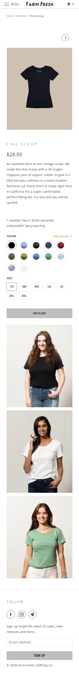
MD (36, 286)
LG (49, 286)
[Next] (66, 37)
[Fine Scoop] (39, 89)
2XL (11, 296)
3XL (24, 296)
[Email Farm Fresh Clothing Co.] (33, 614)
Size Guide (61, 236)
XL (62, 286)
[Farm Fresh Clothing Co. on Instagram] (23, 614)
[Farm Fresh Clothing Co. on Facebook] (12, 614)
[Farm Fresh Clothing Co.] (39, 4)
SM (24, 286)
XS (12, 286)
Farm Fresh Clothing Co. (35, 665)
